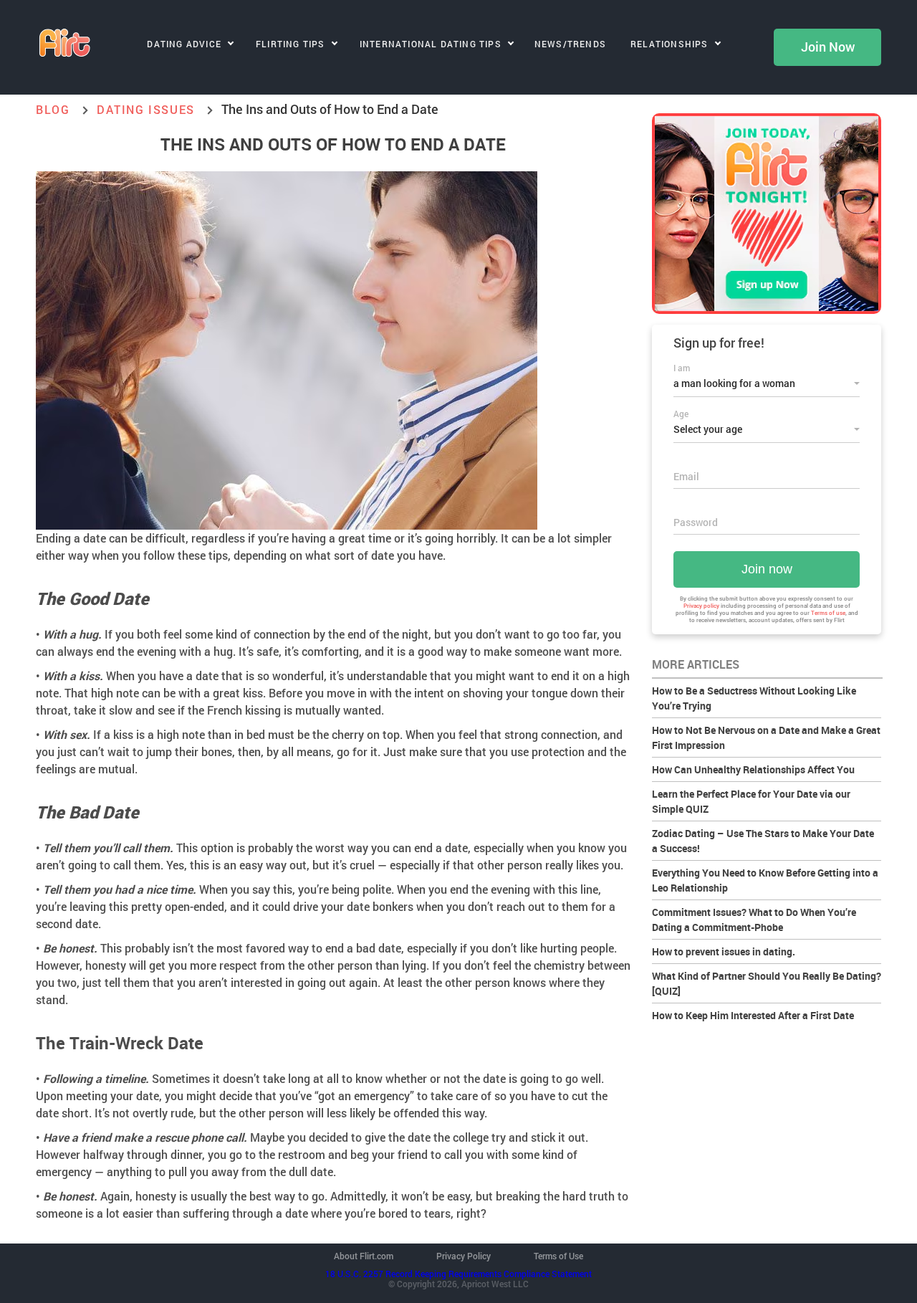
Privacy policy (701, 605)
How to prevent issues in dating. (723, 951)
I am (681, 367)
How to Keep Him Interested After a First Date (753, 1015)
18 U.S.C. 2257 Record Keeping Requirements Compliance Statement (458, 1273)
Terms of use (828, 612)
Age (680, 413)
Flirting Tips (290, 43)
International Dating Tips (430, 43)
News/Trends (570, 43)
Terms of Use (558, 1256)
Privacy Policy (463, 1256)
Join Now (828, 47)
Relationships (669, 43)
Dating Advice (184, 43)
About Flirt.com (363, 1256)
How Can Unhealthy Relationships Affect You (753, 769)
